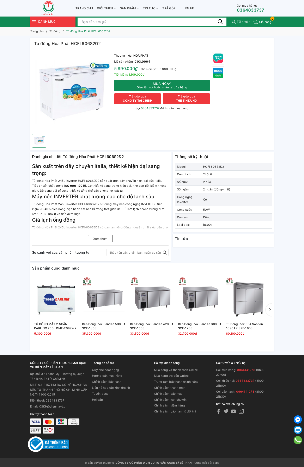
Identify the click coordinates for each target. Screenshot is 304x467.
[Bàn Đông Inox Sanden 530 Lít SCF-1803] (104, 298)
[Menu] (34, 21)
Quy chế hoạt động (105, 370)
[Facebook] (218, 411)
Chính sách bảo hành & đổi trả (175, 411)
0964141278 (246, 370)
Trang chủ (84, 8)
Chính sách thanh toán (169, 387)
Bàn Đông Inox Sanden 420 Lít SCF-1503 (151, 326)
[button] (269, 310)
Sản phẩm (128, 8)
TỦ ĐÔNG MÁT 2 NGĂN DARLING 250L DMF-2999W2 (55, 326)
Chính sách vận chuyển (170, 399)
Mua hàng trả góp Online (171, 375)
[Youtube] (233, 411)
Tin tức (149, 8)
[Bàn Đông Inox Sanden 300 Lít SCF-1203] (200, 298)
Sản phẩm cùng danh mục (56, 268)
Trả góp (169, 8)
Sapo (216, 462)
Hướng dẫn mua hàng (107, 375)
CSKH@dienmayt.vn (53, 406)
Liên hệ (188, 8)
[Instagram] (241, 411)
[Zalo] (298, 430)
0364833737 (250, 8)
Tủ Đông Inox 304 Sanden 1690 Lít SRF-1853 (244, 326)
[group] (72, 92)
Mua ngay (162, 85)
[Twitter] (226, 411)
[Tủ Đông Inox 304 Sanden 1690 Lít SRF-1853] (248, 298)
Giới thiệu (105, 8)
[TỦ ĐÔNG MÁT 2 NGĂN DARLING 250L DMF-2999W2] (56, 298)
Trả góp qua (137, 98)
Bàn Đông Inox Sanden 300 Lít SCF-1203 (199, 326)
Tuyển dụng (100, 393)
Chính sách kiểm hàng (169, 405)
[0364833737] (298, 440)
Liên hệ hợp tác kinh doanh (111, 387)
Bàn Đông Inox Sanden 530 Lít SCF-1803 (103, 326)
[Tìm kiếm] (220, 22)
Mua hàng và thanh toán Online (176, 370)
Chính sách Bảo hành (106, 381)
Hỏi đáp (97, 399)
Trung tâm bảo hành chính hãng (176, 381)
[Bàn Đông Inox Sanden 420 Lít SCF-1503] (152, 298)
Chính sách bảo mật (168, 393)
